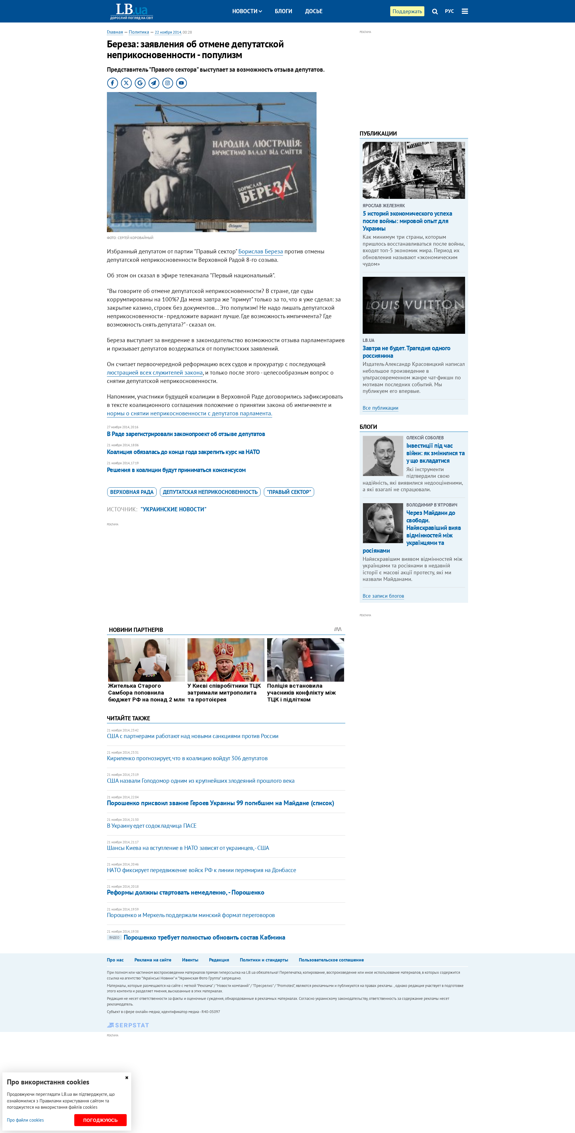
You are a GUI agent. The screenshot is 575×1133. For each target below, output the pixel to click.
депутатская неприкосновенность (210, 492)
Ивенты (190, 960)
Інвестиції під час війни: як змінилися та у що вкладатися (435, 453)
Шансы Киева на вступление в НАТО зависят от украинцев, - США (188, 848)
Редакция (219, 960)
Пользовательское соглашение (331, 960)
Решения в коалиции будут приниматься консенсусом (176, 470)
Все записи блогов (383, 596)
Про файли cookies (25, 1120)
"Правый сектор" (289, 492)
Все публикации (380, 408)
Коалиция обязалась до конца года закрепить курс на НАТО (183, 452)
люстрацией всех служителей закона (155, 372)
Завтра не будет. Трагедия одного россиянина (406, 352)
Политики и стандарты (264, 960)
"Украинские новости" (173, 509)
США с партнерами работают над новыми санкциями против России (193, 736)
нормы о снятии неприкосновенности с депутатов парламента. (189, 413)
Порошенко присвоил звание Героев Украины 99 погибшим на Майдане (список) (220, 803)
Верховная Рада (132, 492)
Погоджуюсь (100, 1120)
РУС (449, 11)
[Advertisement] (226, 570)
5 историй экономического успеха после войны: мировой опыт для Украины (407, 220)
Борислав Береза (260, 251)
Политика (139, 32)
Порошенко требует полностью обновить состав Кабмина (197, 937)
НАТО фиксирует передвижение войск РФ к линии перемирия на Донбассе (201, 870)
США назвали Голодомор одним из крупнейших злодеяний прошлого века (201, 781)
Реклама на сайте (152, 960)
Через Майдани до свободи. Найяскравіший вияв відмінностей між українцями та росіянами (412, 532)
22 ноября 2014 (168, 32)
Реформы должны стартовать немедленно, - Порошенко (185, 892)
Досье (314, 11)
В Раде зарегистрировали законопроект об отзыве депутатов (186, 434)
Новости (245, 11)
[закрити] (126, 1077)
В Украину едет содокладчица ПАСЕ (152, 826)
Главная (115, 32)
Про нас (115, 960)
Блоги (283, 11)
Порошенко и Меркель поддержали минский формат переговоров (191, 915)
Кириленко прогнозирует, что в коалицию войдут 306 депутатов (187, 758)
